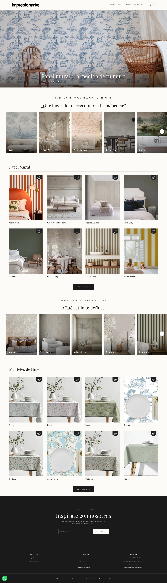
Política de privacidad (91, 579)
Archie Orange (15, 223)
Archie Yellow (129, 277)
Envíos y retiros (83, 564)
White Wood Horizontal (57, 223)
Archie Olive (90, 277)
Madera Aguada (92, 223)
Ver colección (83, 287)
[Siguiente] (162, 131)
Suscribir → (100, 531)
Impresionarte (63, 579)
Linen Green (14, 277)
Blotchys (89, 479)
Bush (87, 425)
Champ (127, 425)
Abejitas (127, 479)
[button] (117, 5)
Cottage (12, 479)
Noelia (11, 425)
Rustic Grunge (53, 277)
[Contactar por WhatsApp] (4, 578)
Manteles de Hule (24, 369)
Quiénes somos (83, 558)
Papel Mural (19, 166)
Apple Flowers (53, 479)
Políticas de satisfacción (83, 567)
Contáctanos (82, 561)
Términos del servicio (105, 579)
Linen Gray (128, 223)
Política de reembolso (77, 579)
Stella (49, 425)
